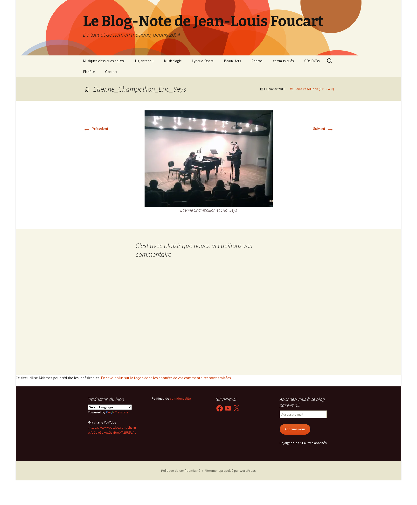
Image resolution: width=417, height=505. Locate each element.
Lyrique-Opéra (203, 61)
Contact (111, 71)
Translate (121, 412)
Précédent (96, 128)
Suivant (323, 128)
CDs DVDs (312, 61)
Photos (257, 61)
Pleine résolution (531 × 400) (314, 89)
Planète (89, 71)
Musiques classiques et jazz (104, 61)
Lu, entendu (144, 61)
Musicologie (173, 61)
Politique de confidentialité (180, 470)
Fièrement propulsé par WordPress (230, 470)
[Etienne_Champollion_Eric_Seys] (209, 158)
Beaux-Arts (232, 61)
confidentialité (180, 398)
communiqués (283, 61)
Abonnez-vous (295, 429)
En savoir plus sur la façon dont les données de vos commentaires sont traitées (166, 377)
